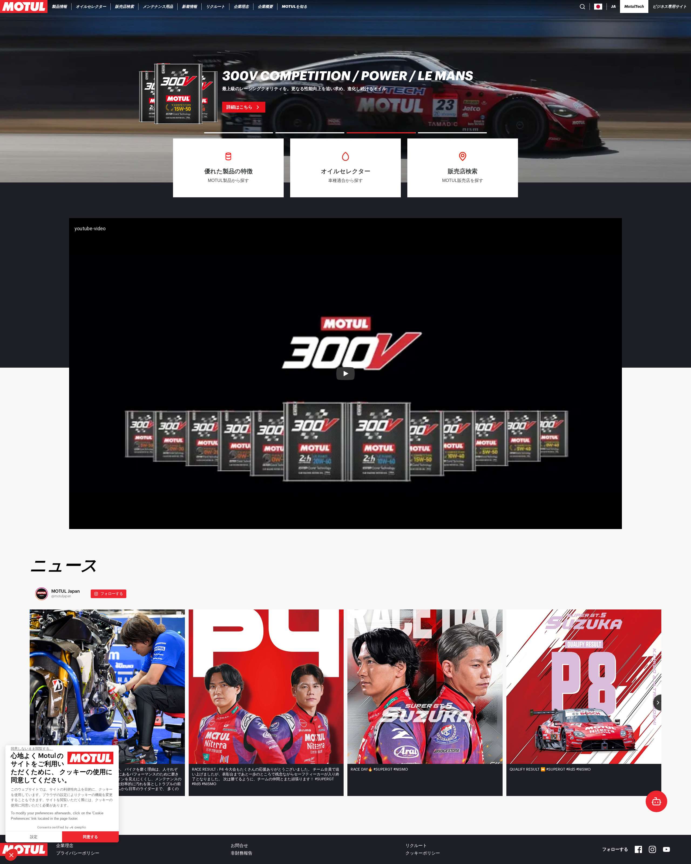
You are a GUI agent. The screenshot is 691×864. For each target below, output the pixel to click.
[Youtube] (666, 849)
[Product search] (582, 6)
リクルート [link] (416, 845)
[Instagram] (652, 849)
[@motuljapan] (41, 593)
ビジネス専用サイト (670, 6)
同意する (90, 837)
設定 (34, 837)
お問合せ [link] (239, 845)
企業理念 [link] (64, 845)
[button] (11, 854)
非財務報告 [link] (241, 853)
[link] (124, 6)
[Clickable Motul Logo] (24, 6)
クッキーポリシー (422, 853)
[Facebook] (638, 849)
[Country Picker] (598, 7)
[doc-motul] (656, 801)
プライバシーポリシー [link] (77, 853)
